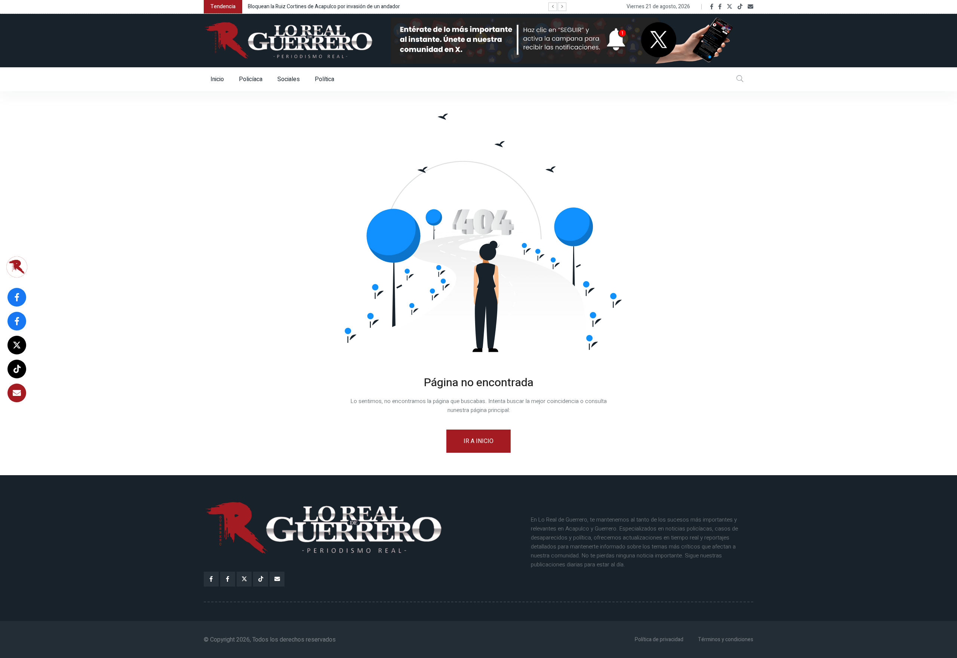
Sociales (288, 79)
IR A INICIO (478, 441)
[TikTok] (740, 7)
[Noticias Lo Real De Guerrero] (719, 7)
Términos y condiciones (725, 639)
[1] (572, 40)
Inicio (217, 79)
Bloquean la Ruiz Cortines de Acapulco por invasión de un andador (324, 6)
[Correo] (750, 7)
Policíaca (250, 79)
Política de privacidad (659, 639)
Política (324, 79)
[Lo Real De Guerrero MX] (711, 7)
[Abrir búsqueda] (739, 79)
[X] (729, 7)
